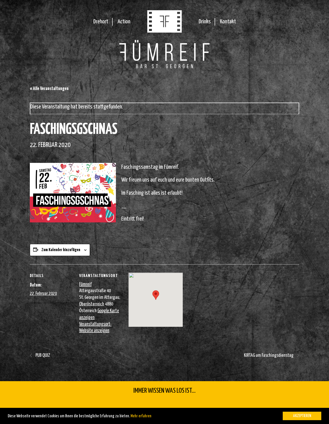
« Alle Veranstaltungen (49, 88)
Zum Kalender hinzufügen (60, 250)
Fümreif (85, 284)
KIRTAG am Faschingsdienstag (269, 355)
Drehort (100, 22)
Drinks (205, 22)
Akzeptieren (302, 416)
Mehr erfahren (141, 416)
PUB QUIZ (42, 355)
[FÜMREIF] (164, 31)
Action (123, 22)
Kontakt (228, 22)
